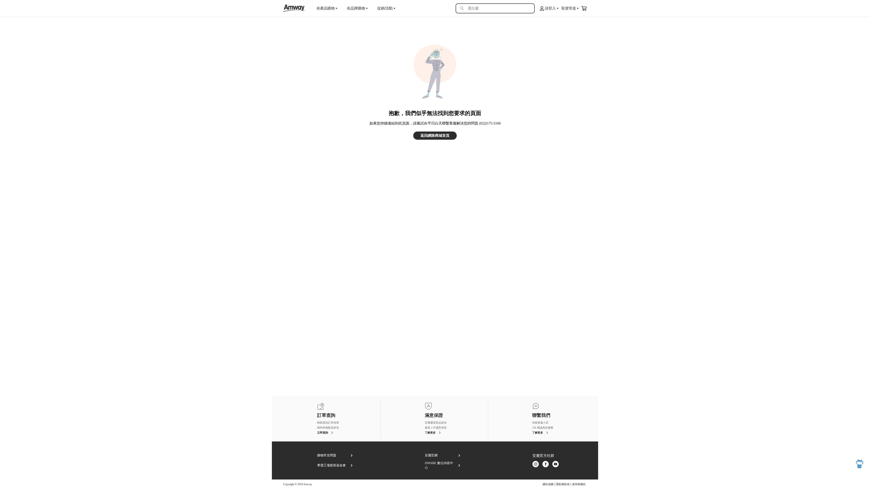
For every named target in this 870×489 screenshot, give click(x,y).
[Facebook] (545, 464)
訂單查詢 (326, 415)
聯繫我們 (541, 415)
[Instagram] (535, 464)
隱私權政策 (563, 484)
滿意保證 (434, 415)
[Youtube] (555, 464)
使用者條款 (579, 484)
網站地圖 (548, 484)
